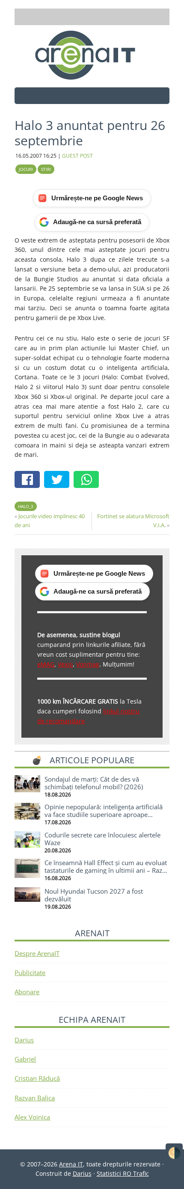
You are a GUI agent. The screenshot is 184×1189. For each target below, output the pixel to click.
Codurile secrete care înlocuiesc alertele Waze (102, 839)
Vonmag (87, 664)
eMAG (45, 664)
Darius (24, 1040)
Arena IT (92, 55)
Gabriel (25, 1059)
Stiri (46, 169)
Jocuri (26, 169)
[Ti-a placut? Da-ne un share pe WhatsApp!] (88, 480)
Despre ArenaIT (37, 953)
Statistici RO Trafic (123, 1173)
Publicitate (30, 972)
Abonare (27, 991)
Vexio (65, 664)
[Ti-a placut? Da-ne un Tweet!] (59, 480)
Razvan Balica (35, 1098)
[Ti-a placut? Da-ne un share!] (29, 480)
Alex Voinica (32, 1117)
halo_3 (25, 506)
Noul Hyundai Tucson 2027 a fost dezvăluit (94, 895)
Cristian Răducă (37, 1078)
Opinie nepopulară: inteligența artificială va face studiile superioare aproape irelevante (104, 814)
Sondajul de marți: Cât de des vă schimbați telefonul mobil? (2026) (94, 783)
